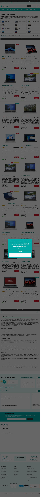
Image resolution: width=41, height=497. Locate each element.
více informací (26, 244)
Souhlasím (20, 255)
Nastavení (20, 248)
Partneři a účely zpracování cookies (19, 246)
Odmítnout (20, 251)
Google (25, 243)
